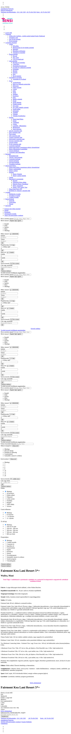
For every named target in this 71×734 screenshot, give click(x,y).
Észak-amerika (13, 54)
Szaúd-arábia (16, 109)
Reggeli (15, 180)
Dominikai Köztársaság (19, 66)
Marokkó (15, 49)
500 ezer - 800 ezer (12, 532)
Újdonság (8, 34)
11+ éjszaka (10, 518)
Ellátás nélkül (10, 495)
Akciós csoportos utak (15, 131)
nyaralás (7, 192)
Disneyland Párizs (18, 119)
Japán (14, 92)
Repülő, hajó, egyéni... (16, 220)
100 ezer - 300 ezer (12, 528)
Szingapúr (16, 111)
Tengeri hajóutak (14, 161)
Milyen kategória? (6, 446)
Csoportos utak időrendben (17, 152)
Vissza (3, 239)
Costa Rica (16, 64)
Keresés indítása (6, 271)
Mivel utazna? (5, 220)
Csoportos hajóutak (14, 146)
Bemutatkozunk (13, 156)
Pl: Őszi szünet (15, 263)
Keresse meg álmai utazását (12, 209)
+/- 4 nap (12, 245)
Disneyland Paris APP (15, 189)
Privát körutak (13, 41)
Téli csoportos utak (14, 136)
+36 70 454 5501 (31, 12)
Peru (14, 74)
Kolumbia (16, 69)
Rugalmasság (5, 245)
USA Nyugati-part (18, 59)
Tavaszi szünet (13, 142)
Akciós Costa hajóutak (15, 157)
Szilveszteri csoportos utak (16, 139)
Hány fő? (3, 252)
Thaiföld (15, 112)
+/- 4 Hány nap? (5, 247)
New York (16, 57)
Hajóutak (8, 154)
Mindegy (9, 491)
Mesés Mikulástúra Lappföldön (18, 149)
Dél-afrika (16, 46)
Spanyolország (17, 129)
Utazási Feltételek (26, 722)
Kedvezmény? (5, 459)
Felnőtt (3, 254)
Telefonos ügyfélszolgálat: (8, 12)
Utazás (11, 177)
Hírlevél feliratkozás (6, 10)
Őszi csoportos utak (15, 132)
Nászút (11, 204)
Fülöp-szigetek (17, 87)
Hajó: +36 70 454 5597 (43, 12)
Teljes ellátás (10, 504)
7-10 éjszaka (10, 516)
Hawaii (15, 56)
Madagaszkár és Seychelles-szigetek (23, 47)
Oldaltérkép (4, 723)
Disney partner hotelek (19, 175)
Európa (11, 117)
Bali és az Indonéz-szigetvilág (21, 84)
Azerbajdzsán (17, 82)
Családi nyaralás (14, 197)
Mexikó (15, 71)
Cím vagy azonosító (6, 265)
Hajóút (6, 210)
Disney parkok (13, 170)
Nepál (14, 101)
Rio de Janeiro (17, 76)
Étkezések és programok (16, 179)
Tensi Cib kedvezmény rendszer (13, 215)
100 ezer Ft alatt (11, 526)
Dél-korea (16, 86)
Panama (15, 72)
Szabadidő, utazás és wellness (15, 557)
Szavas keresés (5, 263)
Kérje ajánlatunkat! (35, 683)
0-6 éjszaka (9, 514)
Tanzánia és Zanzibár (19, 52)
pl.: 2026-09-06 (14, 234)
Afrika (11, 44)
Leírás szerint (10, 499)
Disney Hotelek (17, 174)
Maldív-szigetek (17, 99)
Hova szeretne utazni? (7, 218)
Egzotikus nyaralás (14, 195)
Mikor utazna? (5, 234)
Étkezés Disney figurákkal (20, 184)
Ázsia (10, 81)
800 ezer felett (10, 534)
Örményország (17, 104)
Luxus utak (8, 32)
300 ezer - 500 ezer (12, 530)
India (14, 91)
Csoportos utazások (11, 42)
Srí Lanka (15, 106)
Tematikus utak (13, 37)
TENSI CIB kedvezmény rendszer (11, 722)
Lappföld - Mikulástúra (19, 126)
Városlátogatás (10, 561)
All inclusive (10, 493)
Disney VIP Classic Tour (20, 187)
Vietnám (15, 114)
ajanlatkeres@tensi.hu (7, 9)
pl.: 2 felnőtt (10, 252)
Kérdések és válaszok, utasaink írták (19, 190)
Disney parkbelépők (15, 169)
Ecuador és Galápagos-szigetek (22, 67)
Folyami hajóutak (14, 162)
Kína (14, 97)
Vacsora (8, 506)
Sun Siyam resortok (15, 39)
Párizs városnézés (18, 185)
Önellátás (9, 501)
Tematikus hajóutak (14, 164)
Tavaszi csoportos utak (15, 141)
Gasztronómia (10, 548)
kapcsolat (8, 205)
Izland (14, 121)
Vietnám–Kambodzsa (19, 116)
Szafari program (11, 559)
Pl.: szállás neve (15, 479)
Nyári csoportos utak (15, 144)
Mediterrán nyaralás (15, 194)
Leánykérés (12, 202)
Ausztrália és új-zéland (19, 79)
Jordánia (15, 94)
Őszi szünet (12, 134)
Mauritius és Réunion (19, 51)
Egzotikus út (10, 546)
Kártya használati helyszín (8, 444)
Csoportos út (10, 544)
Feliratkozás (4, 716)
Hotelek (11, 172)
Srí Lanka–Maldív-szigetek (21, 107)
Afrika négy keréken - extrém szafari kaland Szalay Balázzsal (27, 36)
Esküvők (11, 200)
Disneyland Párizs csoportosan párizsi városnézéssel (24, 147)
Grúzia (15, 89)
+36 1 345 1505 (21, 12)
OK (2, 243)
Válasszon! (15, 446)
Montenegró (16, 127)
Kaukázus (16, 96)
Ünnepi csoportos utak (15, 137)
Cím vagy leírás (5, 480)
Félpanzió (9, 497)
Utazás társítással (14, 151)
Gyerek (3, 258)
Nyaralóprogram (11, 555)
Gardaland (16, 122)
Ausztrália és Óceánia (15, 77)
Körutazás (7, 212)
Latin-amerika (13, 61)
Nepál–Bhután (17, 102)
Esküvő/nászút (9, 199)
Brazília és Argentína (19, 62)
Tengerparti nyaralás (10, 214)
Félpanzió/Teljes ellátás (19, 182)
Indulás (3, 235)
